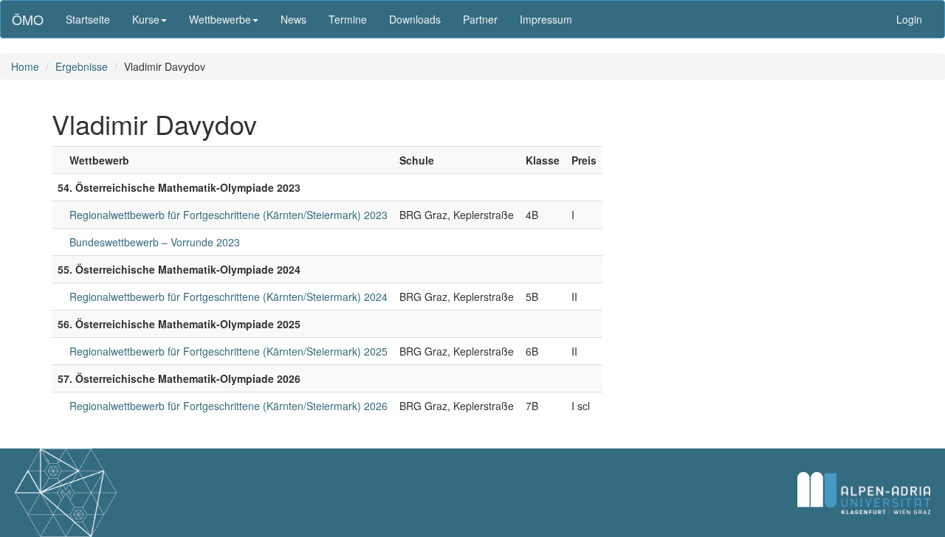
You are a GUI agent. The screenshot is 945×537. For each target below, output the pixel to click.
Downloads (415, 19)
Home (25, 66)
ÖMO (28, 19)
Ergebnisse (81, 66)
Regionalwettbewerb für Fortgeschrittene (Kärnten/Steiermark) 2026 (228, 405)
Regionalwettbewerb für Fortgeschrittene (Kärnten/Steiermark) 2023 (228, 214)
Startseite (88, 19)
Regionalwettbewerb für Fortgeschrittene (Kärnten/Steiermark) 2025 (228, 351)
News (293, 19)
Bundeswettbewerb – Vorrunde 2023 (154, 242)
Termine (348, 19)
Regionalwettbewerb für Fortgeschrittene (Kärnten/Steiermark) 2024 (228, 296)
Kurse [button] (145, 19)
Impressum (546, 19)
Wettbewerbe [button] (220, 19)
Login (909, 19)
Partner (480, 19)
